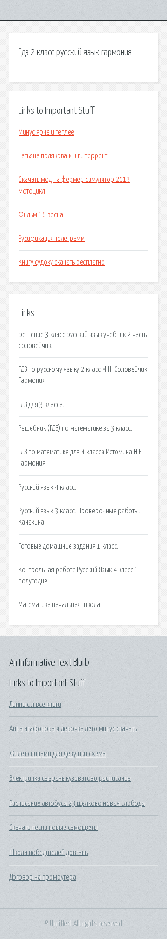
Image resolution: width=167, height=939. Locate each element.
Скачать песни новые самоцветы (53, 827)
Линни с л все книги (35, 704)
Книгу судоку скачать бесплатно (62, 262)
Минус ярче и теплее (46, 132)
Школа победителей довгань (48, 852)
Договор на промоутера (42, 877)
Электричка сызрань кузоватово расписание (70, 778)
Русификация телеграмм (52, 238)
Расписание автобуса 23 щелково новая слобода (77, 803)
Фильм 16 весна (41, 215)
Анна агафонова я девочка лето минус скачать (73, 728)
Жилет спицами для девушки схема (57, 754)
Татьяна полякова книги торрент (63, 156)
